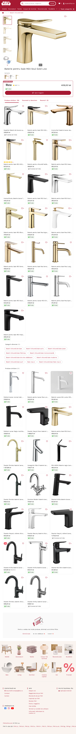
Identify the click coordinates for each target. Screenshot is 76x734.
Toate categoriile (66, 9)
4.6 (16, 85)
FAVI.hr (38, 726)
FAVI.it (44, 726)
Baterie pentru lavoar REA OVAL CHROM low (42, 300)
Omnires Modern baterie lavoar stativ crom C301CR (44, 499)
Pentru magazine (34, 703)
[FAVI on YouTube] (12, 708)
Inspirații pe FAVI (34, 698)
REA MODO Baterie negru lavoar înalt (63, 465)
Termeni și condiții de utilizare (38, 709)
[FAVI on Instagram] (9, 708)
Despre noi (32, 690)
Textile (19, 9)
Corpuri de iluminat (29, 9)
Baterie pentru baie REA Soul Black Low (41, 198)
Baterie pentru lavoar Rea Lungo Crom (40, 397)
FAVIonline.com (8, 723)
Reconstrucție (42, 9)
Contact (7, 693)
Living (19, 675)
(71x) (18, 85)
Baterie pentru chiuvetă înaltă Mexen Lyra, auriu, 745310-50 (47, 164)
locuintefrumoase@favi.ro (14, 690)
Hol (57, 675)
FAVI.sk (21, 726)
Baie (7, 675)
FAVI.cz (16, 726)
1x (12, 162)
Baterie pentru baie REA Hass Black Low (17, 335)
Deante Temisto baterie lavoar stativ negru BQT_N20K (21, 499)
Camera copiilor (44, 675)
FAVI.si (74, 726)
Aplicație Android (65, 690)
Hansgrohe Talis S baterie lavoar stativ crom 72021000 (45, 465)
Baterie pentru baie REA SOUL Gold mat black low (44, 130)
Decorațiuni (12, 9)
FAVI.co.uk (56, 726)
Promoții (69, 675)
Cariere (6, 696)
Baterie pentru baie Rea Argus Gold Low (41, 232)
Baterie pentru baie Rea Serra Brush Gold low (43, 266)
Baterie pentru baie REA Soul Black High (17, 300)
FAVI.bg (63, 726)
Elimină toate (26, 633)
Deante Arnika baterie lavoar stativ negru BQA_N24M (21, 567)
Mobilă (4, 9)
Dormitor (32, 675)
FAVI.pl (27, 726)
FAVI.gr (68, 726)
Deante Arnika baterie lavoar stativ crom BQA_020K (44, 567)
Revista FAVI (33, 701)
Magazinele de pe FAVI (36, 693)
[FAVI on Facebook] (5, 708)
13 (71, 208)
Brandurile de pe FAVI (36, 696)
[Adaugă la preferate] (23, 106)
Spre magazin (39, 93)
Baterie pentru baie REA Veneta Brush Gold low (19, 266)
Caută (52, 3)
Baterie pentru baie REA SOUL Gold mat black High (20, 164)
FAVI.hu (33, 726)
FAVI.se (49, 726)
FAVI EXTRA (32, 706)
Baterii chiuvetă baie (16, 12)
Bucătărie (52, 9)
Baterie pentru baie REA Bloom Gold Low (17, 232)
